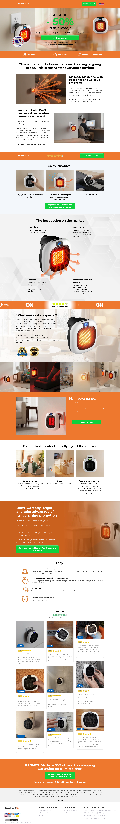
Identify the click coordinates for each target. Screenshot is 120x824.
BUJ (65, 813)
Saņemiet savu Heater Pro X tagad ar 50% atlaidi (60, 206)
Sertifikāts (60, 801)
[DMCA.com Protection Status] (17, 820)
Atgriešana (40, 815)
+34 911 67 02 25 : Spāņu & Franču (95, 815)
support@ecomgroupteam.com (94, 818)
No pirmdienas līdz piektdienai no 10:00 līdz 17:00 (100, 810)
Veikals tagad (89, 4)
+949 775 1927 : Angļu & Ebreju (94, 813)
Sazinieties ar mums (70, 810)
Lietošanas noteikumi (44, 810)
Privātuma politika (43, 813)
